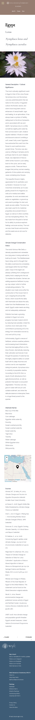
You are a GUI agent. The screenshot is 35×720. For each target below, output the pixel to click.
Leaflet (6, 479)
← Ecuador (6, 637)
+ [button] (6, 457)
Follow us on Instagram (15, 659)
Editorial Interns (13, 689)
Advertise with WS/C (14, 695)
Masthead (11, 686)
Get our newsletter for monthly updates (19, 656)
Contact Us (12, 705)
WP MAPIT (17, 479)
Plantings (11, 684)
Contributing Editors (14, 693)
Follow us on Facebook (15, 661)
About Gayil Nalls (13, 677)
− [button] (6, 460)
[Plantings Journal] (17, 6)
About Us (11, 675)
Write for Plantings (14, 691)
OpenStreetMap (8, 481)
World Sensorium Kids (15, 666)
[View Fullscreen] (6, 464)
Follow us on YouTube (15, 663)
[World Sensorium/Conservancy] (17, 3)
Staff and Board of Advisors (16, 679)
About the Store (13, 707)
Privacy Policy (13, 702)
